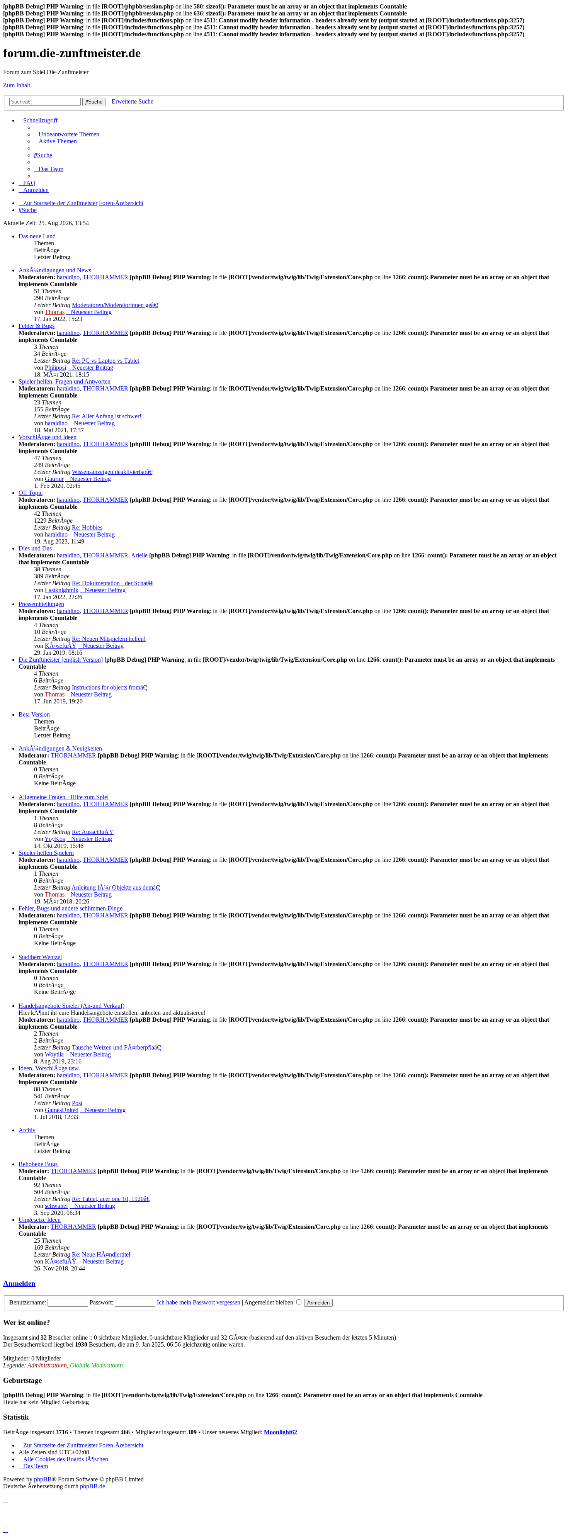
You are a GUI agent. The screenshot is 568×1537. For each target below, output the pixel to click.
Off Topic (31, 492)
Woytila (54, 1054)
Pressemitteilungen (41, 604)
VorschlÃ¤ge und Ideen (48, 437)
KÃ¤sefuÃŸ (61, 645)
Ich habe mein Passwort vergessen (198, 1302)
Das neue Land (37, 236)
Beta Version (34, 714)
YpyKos (54, 839)
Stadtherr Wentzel (40, 957)
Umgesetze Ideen (40, 1219)
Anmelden (19, 1283)
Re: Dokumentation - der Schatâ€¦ (113, 583)
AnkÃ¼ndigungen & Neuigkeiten (60, 748)
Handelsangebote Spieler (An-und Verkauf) (71, 1005)
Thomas (55, 312)
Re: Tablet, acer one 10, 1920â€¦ (111, 1199)
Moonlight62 (280, 1432)
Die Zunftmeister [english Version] (61, 659)
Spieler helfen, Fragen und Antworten (65, 381)
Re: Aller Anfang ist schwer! (106, 416)
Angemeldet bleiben (269, 1302)
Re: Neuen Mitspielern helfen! (109, 638)
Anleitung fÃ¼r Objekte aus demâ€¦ (115, 887)
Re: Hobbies (87, 527)
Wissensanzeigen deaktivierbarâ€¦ (112, 472)
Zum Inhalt (16, 85)
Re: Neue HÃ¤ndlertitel (101, 1254)
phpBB (43, 1479)
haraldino (68, 277)
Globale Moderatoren (96, 1365)
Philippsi (55, 367)
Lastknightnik (61, 590)
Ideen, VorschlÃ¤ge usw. (49, 1068)
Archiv (27, 1130)
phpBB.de (92, 1486)
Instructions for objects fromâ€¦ (109, 687)
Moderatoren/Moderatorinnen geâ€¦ (115, 305)
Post (77, 1103)
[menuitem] (66, 134)
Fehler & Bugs (36, 326)
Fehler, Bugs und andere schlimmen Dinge (70, 908)
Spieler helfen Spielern (46, 852)
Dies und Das (35, 548)
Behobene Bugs (38, 1164)
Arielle (139, 555)
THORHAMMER (105, 277)
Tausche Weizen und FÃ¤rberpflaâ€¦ (116, 1047)
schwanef (56, 1205)
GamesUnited (61, 1110)
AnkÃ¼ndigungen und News (55, 270)
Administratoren (47, 1365)
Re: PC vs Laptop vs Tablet (105, 360)
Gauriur (54, 479)
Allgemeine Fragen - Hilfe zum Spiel (64, 797)
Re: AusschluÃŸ (93, 832)
